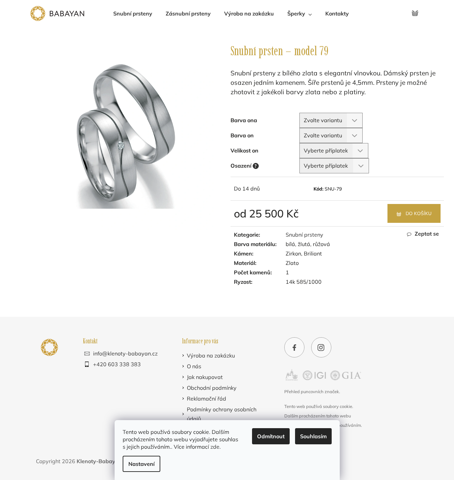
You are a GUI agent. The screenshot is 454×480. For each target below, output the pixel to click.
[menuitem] (133, 13)
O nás (194, 366)
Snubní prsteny (304, 234)
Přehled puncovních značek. (312, 391)
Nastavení (141, 463)
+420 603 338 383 (117, 364)
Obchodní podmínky (212, 387)
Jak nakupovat (205, 377)
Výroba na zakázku (211, 355)
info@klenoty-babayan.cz (125, 353)
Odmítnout (271, 436)
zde (214, 446)
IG (321, 348)
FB (294, 348)
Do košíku (418, 213)
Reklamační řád (206, 398)
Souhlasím (313, 436)
